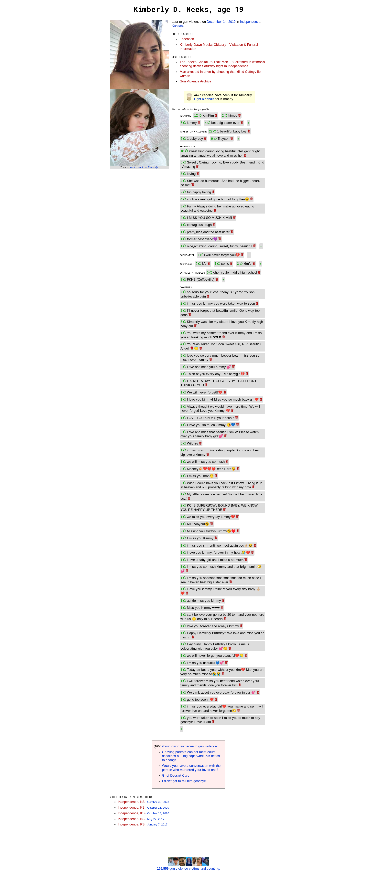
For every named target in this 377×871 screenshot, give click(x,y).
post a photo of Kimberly (144, 167)
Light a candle (204, 99)
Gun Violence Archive (195, 81)
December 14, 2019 (221, 22)
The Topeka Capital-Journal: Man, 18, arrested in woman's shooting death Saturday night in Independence (222, 64)
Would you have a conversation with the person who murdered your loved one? (191, 768)
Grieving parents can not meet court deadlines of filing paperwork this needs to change (191, 756)
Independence (250, 22)
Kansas (177, 26)
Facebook (187, 39)
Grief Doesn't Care (175, 775)
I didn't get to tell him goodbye (184, 781)
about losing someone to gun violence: (189, 746)
